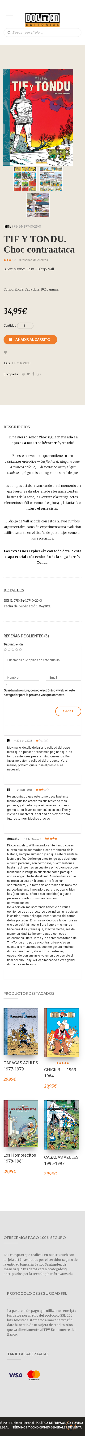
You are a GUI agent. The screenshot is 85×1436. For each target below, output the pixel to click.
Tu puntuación (13, 644)
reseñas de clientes (33, 260)
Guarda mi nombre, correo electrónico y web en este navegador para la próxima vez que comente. (39, 693)
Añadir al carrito (32, 339)
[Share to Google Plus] (39, 374)
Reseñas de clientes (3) (26, 636)
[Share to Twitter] (28, 374)
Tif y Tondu (20, 363)
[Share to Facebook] (33, 374)
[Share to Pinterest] (23, 374)
